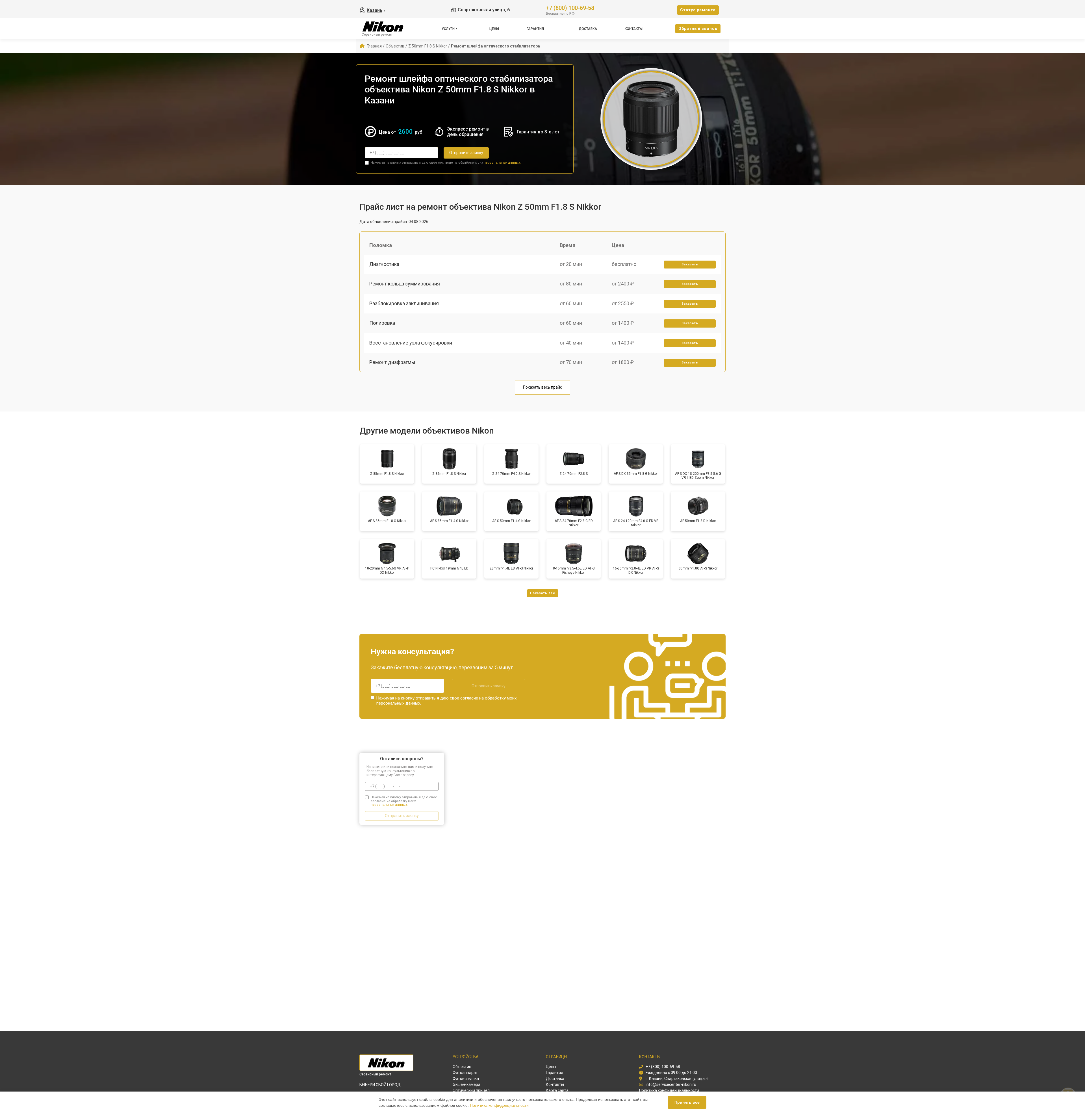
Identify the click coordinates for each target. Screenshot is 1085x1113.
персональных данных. (502, 162)
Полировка (382, 323)
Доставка (588, 29)
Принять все (687, 1102)
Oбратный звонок (697, 28)
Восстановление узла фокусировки (410, 343)
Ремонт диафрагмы (392, 362)
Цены (494, 29)
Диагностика (384, 264)
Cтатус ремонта (698, 10)
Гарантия (535, 29)
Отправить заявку (466, 152)
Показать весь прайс (542, 387)
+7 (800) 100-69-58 (570, 7)
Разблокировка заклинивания (404, 303)
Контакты (634, 29)
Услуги (448, 29)
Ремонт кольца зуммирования (404, 284)
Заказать (690, 264)
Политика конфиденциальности (499, 1105)
